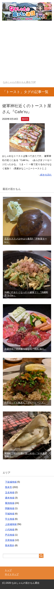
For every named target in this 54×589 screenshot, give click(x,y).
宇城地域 (9, 513)
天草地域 (9, 540)
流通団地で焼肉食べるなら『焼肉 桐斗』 (25, 349)
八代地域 (9, 529)
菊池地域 (9, 503)
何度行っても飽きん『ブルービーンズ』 (25, 402)
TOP (19, 82)
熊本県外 (9, 545)
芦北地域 (9, 535)
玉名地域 (9, 492)
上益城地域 (11, 524)
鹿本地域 (9, 498)
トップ (8, 570)
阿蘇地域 (9, 508)
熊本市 (25, 119)
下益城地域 (11, 482)
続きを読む (46, 175)
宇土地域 (9, 519)
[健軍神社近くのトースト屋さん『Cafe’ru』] (27, 149)
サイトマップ (12, 574)
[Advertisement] (27, 52)
